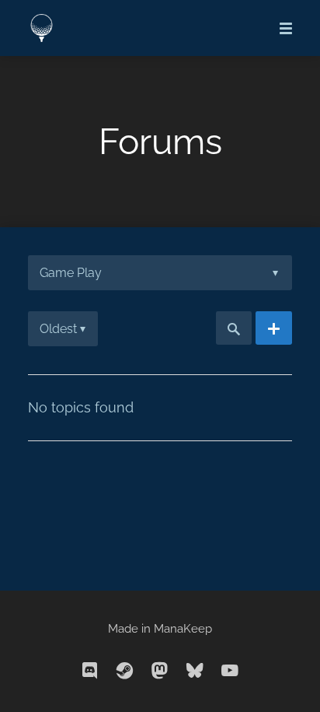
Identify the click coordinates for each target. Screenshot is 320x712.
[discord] (90, 671)
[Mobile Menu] (281, 28)
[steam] (125, 671)
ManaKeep (183, 629)
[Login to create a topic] (274, 328)
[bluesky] (194, 671)
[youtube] (229, 671)
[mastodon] (160, 671)
